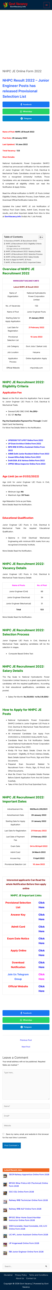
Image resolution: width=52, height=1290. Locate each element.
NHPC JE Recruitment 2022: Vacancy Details (23, 251)
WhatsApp (27, 111)
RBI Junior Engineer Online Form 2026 (26, 1252)
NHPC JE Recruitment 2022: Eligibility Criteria (23, 244)
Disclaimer (8, 1275)
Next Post (26, 1047)
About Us (20, 1278)
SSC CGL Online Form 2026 (21, 1192)
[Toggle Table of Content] (40, 237)
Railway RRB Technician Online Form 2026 (28, 1200)
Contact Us (31, 1278)
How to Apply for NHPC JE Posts (18, 260)
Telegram (28, 118)
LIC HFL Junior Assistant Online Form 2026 (28, 1234)
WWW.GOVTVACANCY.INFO (26, 281)
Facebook (27, 104)
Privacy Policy (21, 1275)
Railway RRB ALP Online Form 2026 (25, 1209)
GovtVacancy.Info (13, 216)
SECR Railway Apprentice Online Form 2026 (29, 1174)
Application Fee (14, 246)
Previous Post (26, 1040)
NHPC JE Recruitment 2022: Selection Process (24, 254)
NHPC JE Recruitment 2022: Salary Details (22, 257)
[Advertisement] (26, 37)
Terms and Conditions (38, 1275)
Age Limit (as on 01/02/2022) (19, 249)
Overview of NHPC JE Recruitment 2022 (21, 241)
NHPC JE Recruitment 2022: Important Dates (23, 262)
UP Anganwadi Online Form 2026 (24, 1243)
